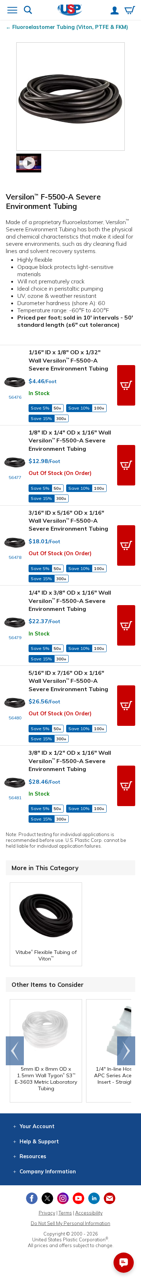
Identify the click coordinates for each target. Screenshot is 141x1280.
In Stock (39, 393)
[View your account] (115, 11)
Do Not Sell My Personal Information (70, 1223)
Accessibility (89, 1213)
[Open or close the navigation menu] (12, 11)
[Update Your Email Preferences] (109, 1198)
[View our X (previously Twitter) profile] (47, 1198)
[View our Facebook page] (32, 1198)
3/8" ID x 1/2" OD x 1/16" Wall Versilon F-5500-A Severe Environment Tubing (70, 760)
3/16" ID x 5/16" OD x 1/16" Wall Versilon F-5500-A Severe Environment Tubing (68, 520)
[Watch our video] (28, 163)
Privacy (47, 1213)
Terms (65, 1213)
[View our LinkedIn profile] (94, 1198)
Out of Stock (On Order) (60, 473)
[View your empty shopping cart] (129, 11)
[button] (126, 385)
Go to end (15, 1051)
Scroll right (126, 1051)
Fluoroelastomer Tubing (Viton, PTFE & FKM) (70, 27)
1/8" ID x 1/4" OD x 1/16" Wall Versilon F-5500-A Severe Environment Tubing (70, 440)
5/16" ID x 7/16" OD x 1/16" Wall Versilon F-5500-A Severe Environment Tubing (68, 681)
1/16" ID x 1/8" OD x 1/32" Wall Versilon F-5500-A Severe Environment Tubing (68, 360)
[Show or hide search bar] (28, 11)
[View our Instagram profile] (63, 1198)
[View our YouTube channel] (78, 1198)
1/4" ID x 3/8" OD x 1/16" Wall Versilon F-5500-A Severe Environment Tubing (70, 600)
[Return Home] (69, 10)
